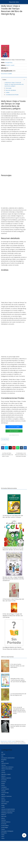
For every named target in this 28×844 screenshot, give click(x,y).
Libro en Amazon (14, 431)
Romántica (4, 833)
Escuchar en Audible (6, 73)
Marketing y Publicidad (6, 812)
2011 (2, 752)
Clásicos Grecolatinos (6, 769)
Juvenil (3, 807)
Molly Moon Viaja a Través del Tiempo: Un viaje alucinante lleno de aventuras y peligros (14, 84)
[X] (10, 447)
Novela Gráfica (5, 825)
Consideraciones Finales (12, 94)
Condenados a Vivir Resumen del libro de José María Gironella (20, 454)
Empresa (3, 781)
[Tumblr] (21, 447)
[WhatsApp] (17, 447)
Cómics (3, 772)
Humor (3, 798)
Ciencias (3, 765)
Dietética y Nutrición (6, 778)
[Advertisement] (14, 30)
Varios (2, 838)
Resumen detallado (11, 90)
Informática (4, 803)
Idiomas (3, 800)
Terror (2, 836)
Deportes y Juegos (6, 774)
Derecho (3, 776)
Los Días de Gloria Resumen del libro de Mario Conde (7, 454)
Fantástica (4, 787)
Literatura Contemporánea (7, 811)
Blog (2, 761)
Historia (3, 794)
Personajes (8, 88)
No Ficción (3, 823)
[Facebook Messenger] (6, 447)
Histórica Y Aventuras (6, 796)
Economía (3, 780)
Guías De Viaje (4, 792)
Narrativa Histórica (5, 822)
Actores (3, 754)
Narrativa (3, 820)
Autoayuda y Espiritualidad (7, 758)
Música (3, 818)
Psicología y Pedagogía (7, 831)
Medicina (3, 814)
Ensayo (3, 783)
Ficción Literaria (5, 789)
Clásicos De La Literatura (7, 767)
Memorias (3, 816)
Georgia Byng (8, 62)
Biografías (3, 759)
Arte (2, 756)
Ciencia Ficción (5, 763)
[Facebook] (2, 447)
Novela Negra (4, 827)
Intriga (2, 805)
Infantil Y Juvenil (10, 65)
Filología (3, 791)
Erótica (3, 785)
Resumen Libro (14, 2)
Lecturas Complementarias (8, 809)
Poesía (3, 829)
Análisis (7, 92)
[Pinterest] (14, 447)
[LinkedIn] (25, 447)
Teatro (2, 834)
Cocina (3, 770)
